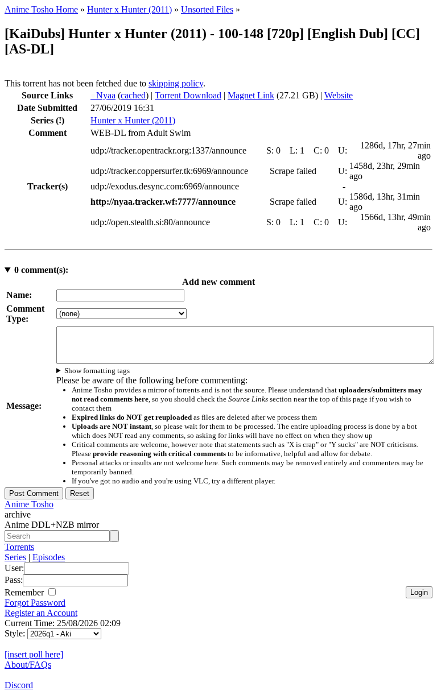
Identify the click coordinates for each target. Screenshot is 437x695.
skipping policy (176, 83)
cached (133, 95)
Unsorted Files (207, 9)
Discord (19, 685)
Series (15, 557)
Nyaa (103, 95)
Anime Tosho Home (41, 9)
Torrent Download (188, 95)
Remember (25, 592)
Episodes (48, 557)
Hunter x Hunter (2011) (129, 9)
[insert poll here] (34, 654)
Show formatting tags (97, 370)
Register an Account (41, 613)
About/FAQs (28, 664)
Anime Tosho (29, 504)
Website (338, 95)
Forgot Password (35, 602)
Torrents (19, 547)
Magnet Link (251, 95)
